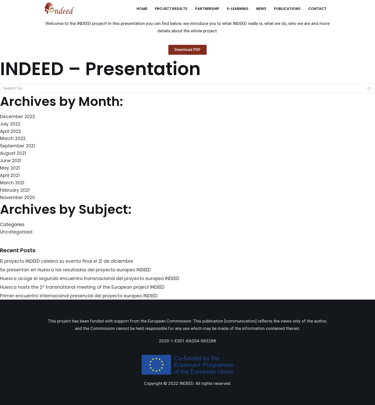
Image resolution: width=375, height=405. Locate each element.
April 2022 (10, 131)
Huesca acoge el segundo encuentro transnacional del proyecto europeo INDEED (89, 278)
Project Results (171, 8)
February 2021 (15, 190)
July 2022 (10, 124)
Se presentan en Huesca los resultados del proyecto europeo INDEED (75, 270)
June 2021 (10, 161)
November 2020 (17, 197)
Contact (317, 8)
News (261, 8)
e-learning (237, 8)
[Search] (369, 88)
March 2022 (13, 138)
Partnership (207, 8)
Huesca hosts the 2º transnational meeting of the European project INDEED (82, 287)
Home (141, 8)
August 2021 (13, 153)
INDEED (186, 383)
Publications (287, 8)
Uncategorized (16, 232)
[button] (187, 50)
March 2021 (12, 183)
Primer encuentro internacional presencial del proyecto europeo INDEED (79, 296)
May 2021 (10, 168)
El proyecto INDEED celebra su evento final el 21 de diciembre (66, 261)
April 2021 (10, 175)
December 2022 (17, 117)
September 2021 (17, 146)
